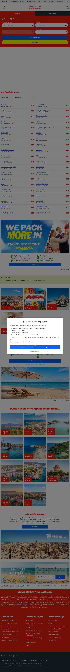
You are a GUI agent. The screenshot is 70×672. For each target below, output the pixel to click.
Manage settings (34, 351)
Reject (22, 347)
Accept (48, 347)
